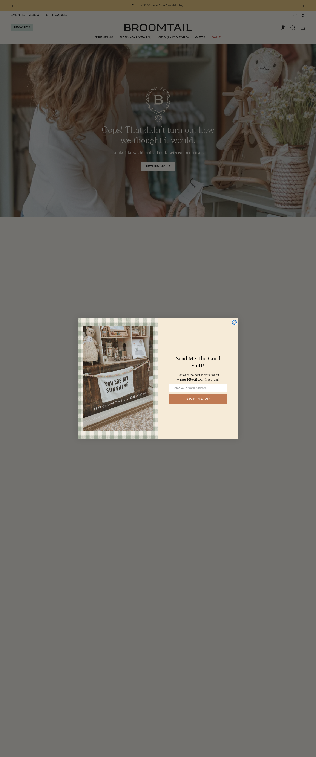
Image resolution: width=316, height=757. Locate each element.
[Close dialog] (234, 322)
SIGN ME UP (198, 399)
